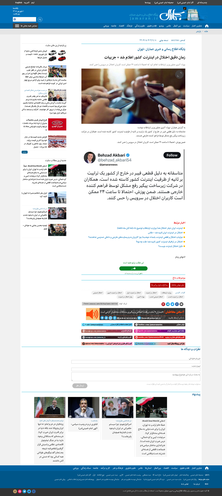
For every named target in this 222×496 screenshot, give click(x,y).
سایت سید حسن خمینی (174, 479)
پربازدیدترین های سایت (55, 45)
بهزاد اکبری (141, 296)
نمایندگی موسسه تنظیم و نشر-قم (131, 479)
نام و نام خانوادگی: (194, 358)
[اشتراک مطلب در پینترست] (163, 304)
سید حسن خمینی (112, 475)
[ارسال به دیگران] (181, 304)
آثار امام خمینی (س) (185, 2)
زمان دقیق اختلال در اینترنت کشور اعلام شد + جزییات (144, 57)
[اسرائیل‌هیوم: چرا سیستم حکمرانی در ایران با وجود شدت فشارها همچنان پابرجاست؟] (57, 213)
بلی (132, 268)
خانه (206, 31)
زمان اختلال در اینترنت (125, 296)
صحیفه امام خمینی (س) (163, 2)
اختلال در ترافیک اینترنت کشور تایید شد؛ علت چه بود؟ (159, 242)
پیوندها (148, 2)
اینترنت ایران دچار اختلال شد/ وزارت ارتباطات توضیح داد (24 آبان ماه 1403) (150, 228)
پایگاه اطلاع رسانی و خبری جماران (175, 490)
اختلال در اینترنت (151, 292)
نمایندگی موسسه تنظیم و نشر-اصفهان (107, 479)
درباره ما (197, 484)
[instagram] (15, 491)
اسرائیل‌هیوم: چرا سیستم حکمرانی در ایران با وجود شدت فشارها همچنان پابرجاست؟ (35, 215)
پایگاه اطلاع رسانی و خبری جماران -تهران (161, 49)
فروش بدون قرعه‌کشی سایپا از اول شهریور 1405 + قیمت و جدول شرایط (35, 54)
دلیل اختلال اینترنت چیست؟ (170, 246)
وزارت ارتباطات (166, 292)
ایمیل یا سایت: (195, 366)
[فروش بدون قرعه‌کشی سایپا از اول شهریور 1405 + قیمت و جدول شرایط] (57, 55)
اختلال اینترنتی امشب (156, 296)
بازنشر (198, 31)
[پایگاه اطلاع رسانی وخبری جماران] (156, 15)
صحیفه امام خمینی (196, 475)
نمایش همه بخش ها (29, 26)
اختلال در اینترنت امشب (175, 296)
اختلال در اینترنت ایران (134, 292)
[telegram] (24, 491)
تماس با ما (184, 484)
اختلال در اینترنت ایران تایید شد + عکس (165, 233)
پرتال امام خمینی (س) (190, 479)
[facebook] (34, 491)
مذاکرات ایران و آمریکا (159, 285)
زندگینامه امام (184, 475)
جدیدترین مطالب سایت (55, 160)
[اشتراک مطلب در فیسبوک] (177, 304)
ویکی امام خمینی (60, 479)
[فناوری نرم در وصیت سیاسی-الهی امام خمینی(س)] (83, 407)
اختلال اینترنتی (97, 292)
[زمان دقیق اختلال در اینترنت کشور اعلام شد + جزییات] (133, 96)
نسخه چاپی (163, 40)
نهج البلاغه (100, 475)
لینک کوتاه (123, 303)
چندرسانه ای (202, 2)
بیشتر (24, 152)
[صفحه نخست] (206, 26)
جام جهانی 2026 (177, 285)
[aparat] (20, 491)
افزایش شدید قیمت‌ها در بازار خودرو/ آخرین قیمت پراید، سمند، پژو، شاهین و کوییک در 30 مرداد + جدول (35, 142)
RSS (206, 484)
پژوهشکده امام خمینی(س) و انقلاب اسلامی (80, 479)
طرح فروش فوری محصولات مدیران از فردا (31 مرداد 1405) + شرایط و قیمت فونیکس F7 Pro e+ (34, 125)
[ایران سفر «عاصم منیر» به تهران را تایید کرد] (57, 197)
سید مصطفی (146, 475)
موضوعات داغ (179, 278)
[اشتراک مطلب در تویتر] (172, 304)
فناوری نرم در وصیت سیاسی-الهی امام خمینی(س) (84, 426)
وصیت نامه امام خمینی (133, 475)
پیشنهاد (196, 394)
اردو (32, 2)
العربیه (26, 2)
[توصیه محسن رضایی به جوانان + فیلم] (57, 230)
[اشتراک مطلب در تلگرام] (168, 304)
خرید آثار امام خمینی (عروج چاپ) (154, 479)
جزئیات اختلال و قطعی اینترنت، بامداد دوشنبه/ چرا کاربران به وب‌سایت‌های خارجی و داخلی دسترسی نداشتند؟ (135, 237)
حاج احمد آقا (157, 475)
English (18, 2)
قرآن (94, 475)
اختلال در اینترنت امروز (114, 292)
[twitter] (29, 491)
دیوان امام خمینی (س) (170, 475)
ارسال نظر (80, 386)
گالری (121, 475)
